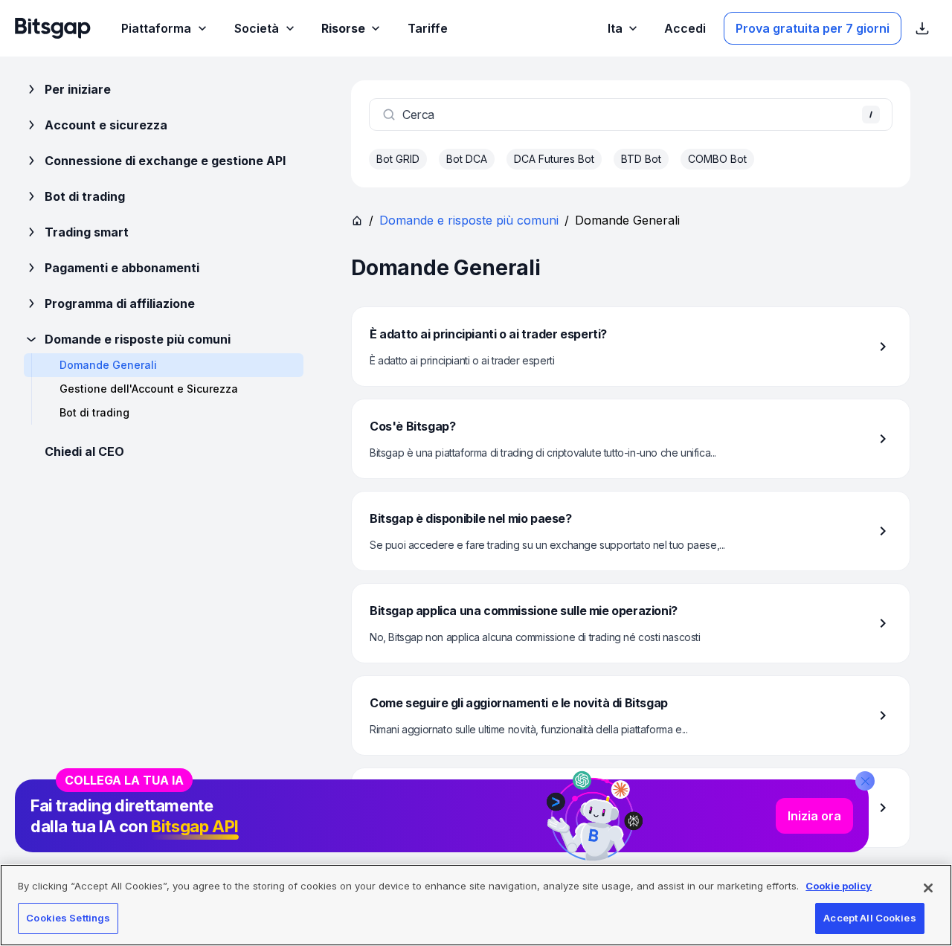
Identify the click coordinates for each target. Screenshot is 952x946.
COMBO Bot (717, 158)
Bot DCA (466, 158)
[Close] (865, 781)
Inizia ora (814, 815)
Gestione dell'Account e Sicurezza (149, 388)
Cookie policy (838, 886)
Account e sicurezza (106, 125)
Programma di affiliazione (120, 303)
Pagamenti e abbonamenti (122, 267)
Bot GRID (397, 158)
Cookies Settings (68, 918)
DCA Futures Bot (554, 158)
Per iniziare (78, 89)
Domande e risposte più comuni (138, 339)
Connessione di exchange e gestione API (165, 160)
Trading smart (87, 232)
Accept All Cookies (869, 918)
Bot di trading (85, 196)
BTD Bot (641, 158)
